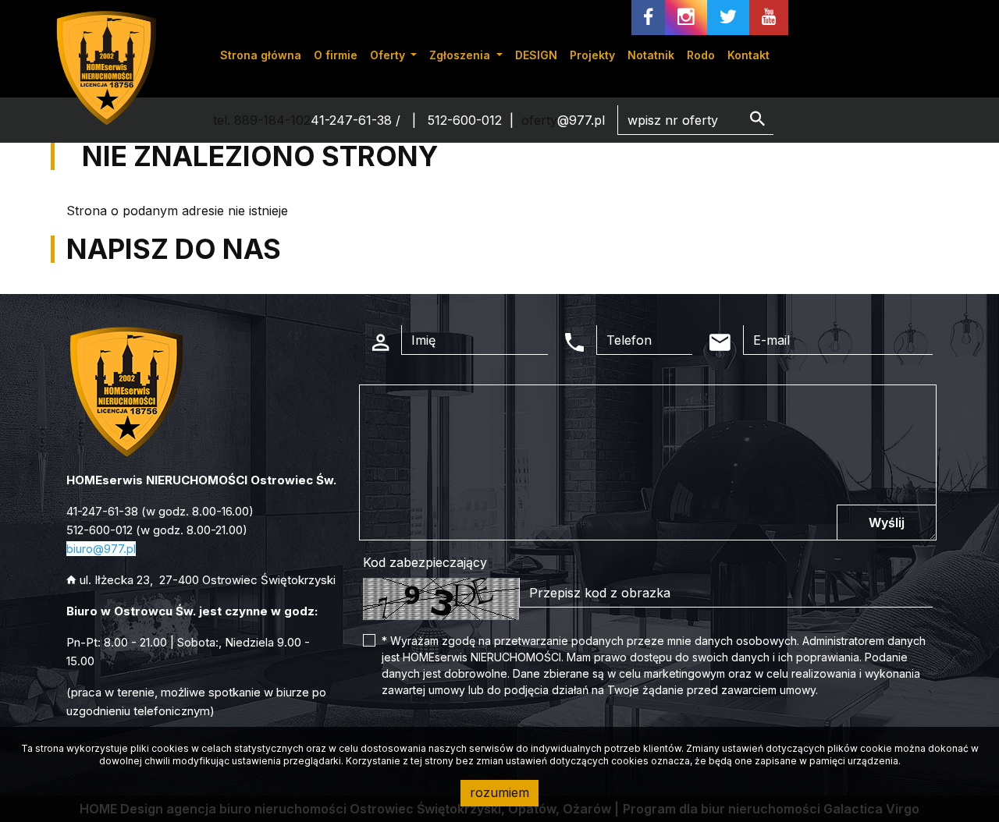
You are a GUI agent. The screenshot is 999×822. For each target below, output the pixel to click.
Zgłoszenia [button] (461, 55)
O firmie (335, 55)
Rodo (701, 55)
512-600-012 (465, 120)
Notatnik (650, 55)
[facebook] (648, 17)
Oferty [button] (389, 55)
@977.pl (581, 120)
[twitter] (728, 17)
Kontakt (748, 55)
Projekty (592, 55)
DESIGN (536, 55)
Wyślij (887, 522)
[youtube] (768, 17)
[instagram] (686, 17)
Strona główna (260, 55)
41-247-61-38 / (357, 120)
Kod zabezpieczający (425, 562)
